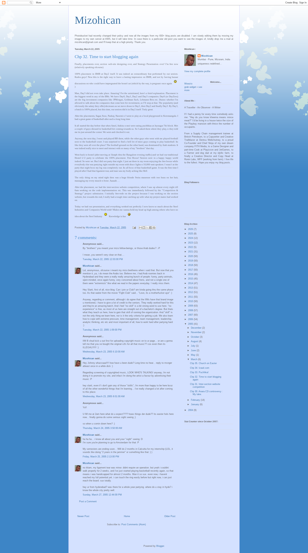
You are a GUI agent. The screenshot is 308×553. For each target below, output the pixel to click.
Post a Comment (88, 501)
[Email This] (140, 227)
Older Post (169, 516)
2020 (191, 256)
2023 (191, 242)
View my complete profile (197, 71)
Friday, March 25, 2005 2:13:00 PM (101, 456)
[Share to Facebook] (150, 227)
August (195, 341)
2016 (191, 274)
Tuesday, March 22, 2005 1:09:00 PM (102, 329)
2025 (191, 233)
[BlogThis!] (144, 227)
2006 (191, 319)
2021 (191, 251)
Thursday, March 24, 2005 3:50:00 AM (102, 428)
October (195, 337)
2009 (191, 305)
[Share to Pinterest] (154, 227)
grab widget (190, 87)
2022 (191, 247)
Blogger (160, 546)
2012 (191, 292)
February (196, 400)
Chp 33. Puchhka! (199, 372)
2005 (191, 324)
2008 (191, 310)
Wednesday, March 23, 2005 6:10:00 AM (104, 351)
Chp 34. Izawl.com (199, 368)
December (196, 327)
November (196, 332)
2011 (191, 296)
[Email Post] (134, 227)
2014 (191, 283)
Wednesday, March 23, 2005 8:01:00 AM (104, 396)
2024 (191, 238)
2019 (191, 260)
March (194, 359)
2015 (191, 278)
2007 (191, 314)
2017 (191, 269)
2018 (191, 265)
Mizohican (98, 20)
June (194, 350)
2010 (191, 301)
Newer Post (83, 516)
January (195, 404)
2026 (191, 229)
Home (127, 516)
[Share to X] (147, 227)
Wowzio (188, 83)
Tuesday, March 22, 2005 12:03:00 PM (103, 259)
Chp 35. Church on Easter (203, 363)
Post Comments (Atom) (133, 524)
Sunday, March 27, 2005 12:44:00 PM (102, 494)
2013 (191, 287)
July (193, 345)
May (193, 355)
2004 (191, 410)
